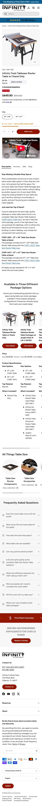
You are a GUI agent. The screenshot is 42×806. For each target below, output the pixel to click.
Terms (15, 744)
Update (8, 786)
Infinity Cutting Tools (13, 793)
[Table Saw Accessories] (29, 467)
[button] (33, 7)
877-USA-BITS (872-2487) (13, 667)
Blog (30, 166)
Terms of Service (7, 796)
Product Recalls (7, 800)
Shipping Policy (7, 798)
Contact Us (9, 687)
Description (6, 166)
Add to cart (28, 132)
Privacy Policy (33, 796)
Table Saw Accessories (29, 479)
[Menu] (38, 7)
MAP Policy (17, 798)
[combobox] (21, 14)
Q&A (24, 166)
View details (10, 346)
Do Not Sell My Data (21, 796)
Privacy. (22, 744)
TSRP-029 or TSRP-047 (11, 220)
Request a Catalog (21, 641)
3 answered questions (11, 87)
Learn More (35, 2)
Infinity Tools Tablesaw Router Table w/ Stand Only (23, 26)
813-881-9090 (8, 670)
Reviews (16, 166)
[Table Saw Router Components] (10, 467)
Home (4, 26)
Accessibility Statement (21, 800)
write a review (16, 82)
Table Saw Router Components (10, 481)
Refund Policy (27, 798)
